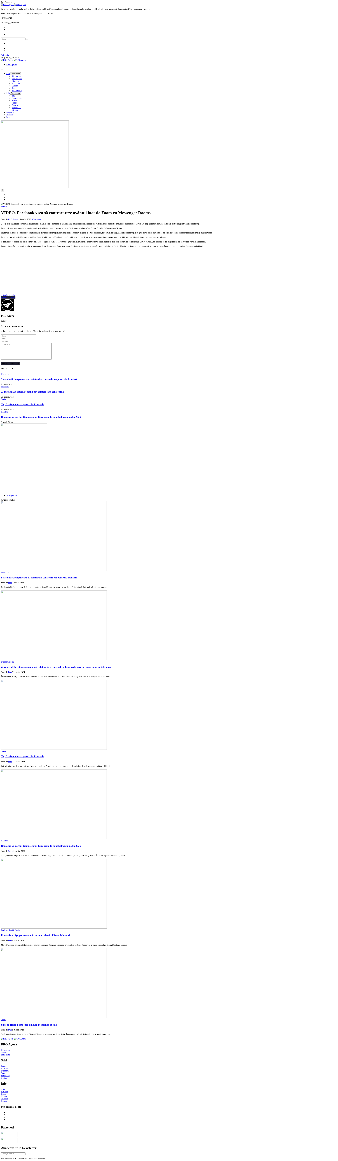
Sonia (10, 851)
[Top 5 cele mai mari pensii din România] (54, 749)
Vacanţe (9, 115)
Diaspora (15, 81)
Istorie (14, 100)
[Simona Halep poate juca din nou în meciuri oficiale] (54, 1017)
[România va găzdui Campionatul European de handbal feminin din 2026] (54, 838)
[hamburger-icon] (2, 69)
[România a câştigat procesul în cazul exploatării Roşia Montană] (54, 928)
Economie (16, 83)
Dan (10, 582)
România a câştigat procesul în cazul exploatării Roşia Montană (35, 935)
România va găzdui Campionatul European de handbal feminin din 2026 (41, 417)
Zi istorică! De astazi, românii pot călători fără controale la (32, 391)
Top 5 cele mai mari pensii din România (22, 404)
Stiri (8, 73)
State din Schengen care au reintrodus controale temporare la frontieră (39, 379)
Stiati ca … (16, 107)
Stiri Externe (17, 78)
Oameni (15, 105)
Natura (14, 103)
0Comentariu (37, 219)
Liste (8, 117)
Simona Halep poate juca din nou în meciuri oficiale (29, 1024)
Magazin (10, 112)
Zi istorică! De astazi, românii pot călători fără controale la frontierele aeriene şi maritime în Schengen (56, 667)
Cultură (15, 86)
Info (8, 93)
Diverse (15, 110)
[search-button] (27, 39)
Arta (13, 96)
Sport (14, 88)
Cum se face (17, 98)
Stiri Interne (16, 76)
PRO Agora (13, 219)
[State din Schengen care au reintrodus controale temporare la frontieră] (54, 570)
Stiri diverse (17, 90)
